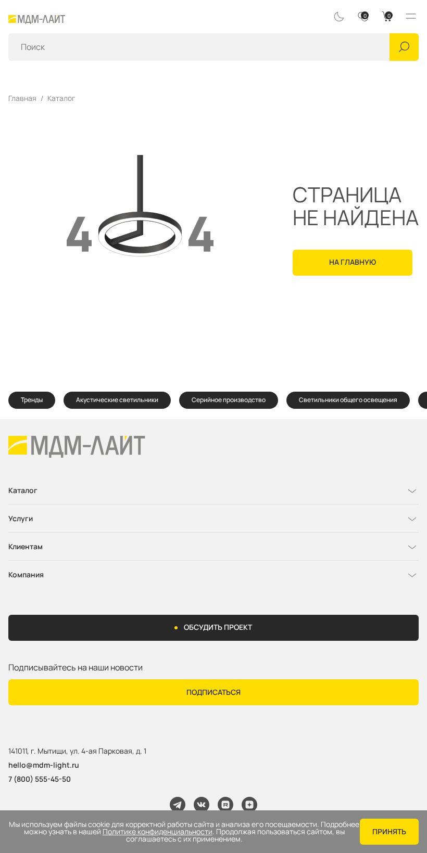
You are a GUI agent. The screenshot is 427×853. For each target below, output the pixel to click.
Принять (389, 831)
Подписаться (213, 692)
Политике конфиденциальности (157, 831)
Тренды (32, 399)
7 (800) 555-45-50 (39, 779)
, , (77, 751)
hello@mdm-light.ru (43, 765)
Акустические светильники (117, 399)
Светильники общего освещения (348, 399)
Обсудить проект (218, 627)
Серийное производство (229, 399)
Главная (22, 98)
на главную (352, 262)
